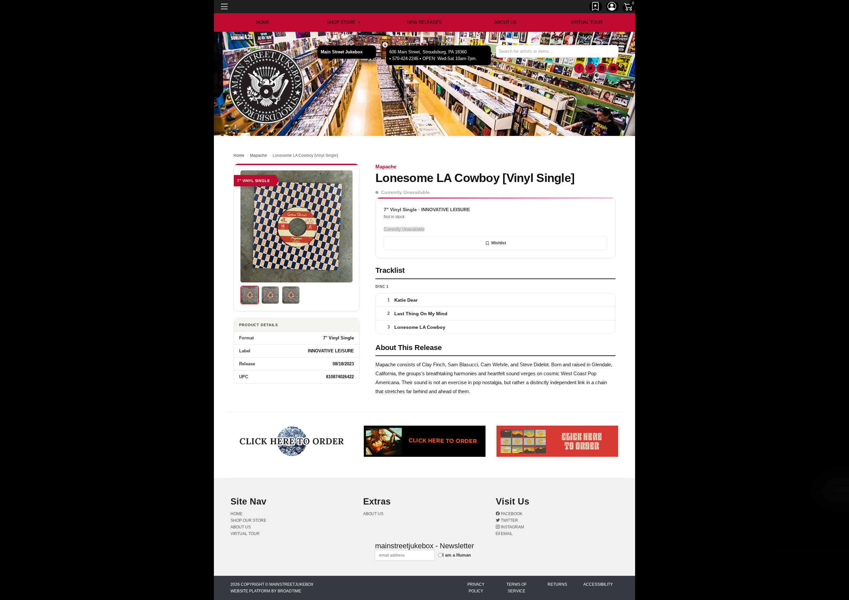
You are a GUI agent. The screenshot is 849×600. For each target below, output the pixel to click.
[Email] (613, 68)
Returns (557, 584)
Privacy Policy (476, 587)
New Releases (424, 22)
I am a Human (456, 555)
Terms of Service (516, 587)
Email (506, 533)
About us (505, 22)
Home (238, 155)
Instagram (512, 527)
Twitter (509, 520)
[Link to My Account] (612, 7)
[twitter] (590, 68)
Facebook (511, 513)
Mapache (258, 155)
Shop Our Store (248, 520)
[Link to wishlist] (595, 7)
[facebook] (579, 68)
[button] (343, 23)
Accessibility (598, 584)
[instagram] (601, 68)
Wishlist (498, 243)
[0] (628, 8)
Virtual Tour (586, 22)
